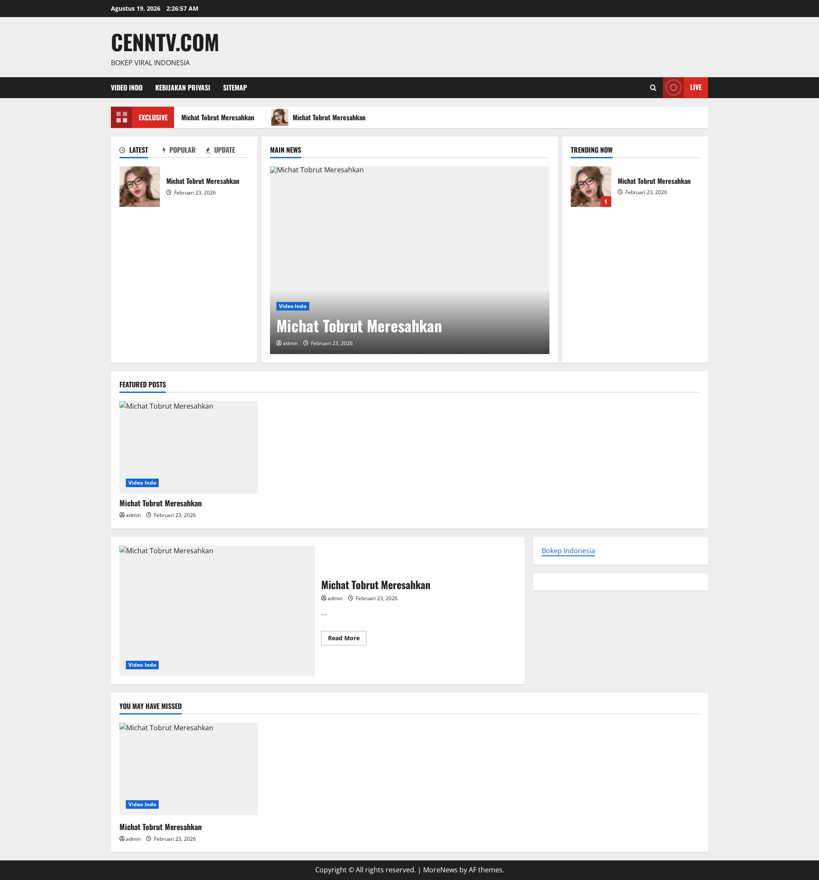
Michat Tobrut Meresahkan (215, 117)
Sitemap (235, 87)
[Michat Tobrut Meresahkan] (409, 260)
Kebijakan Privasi (182, 87)
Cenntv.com (165, 41)
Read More (347, 639)
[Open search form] (653, 87)
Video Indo (126, 87)
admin (290, 343)
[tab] (141, 151)
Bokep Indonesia (568, 550)
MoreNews (440, 869)
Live (696, 87)
